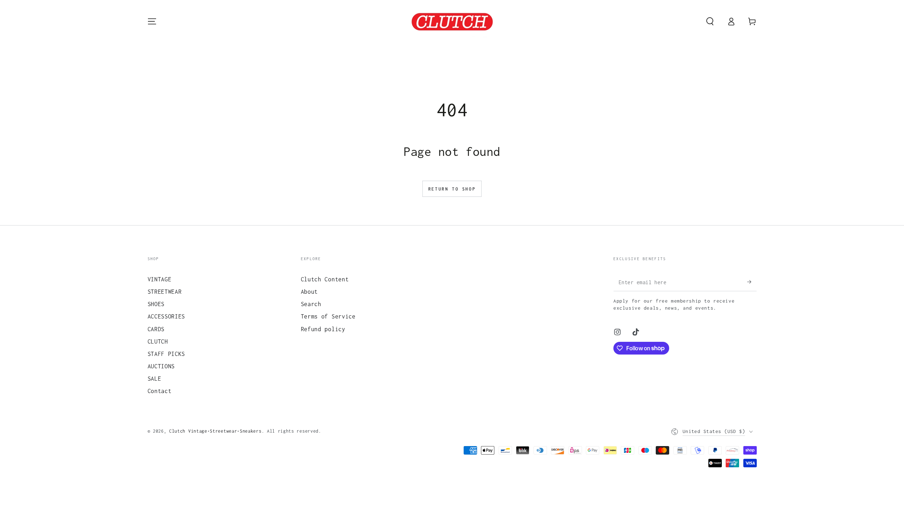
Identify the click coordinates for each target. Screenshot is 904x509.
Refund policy (323, 329)
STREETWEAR (165, 291)
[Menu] (151, 21)
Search (311, 303)
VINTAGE (160, 279)
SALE (154, 378)
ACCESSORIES (166, 316)
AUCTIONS (161, 366)
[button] (709, 21)
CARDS (156, 329)
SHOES (156, 303)
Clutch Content (325, 279)
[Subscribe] (751, 282)
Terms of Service (328, 316)
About (309, 291)
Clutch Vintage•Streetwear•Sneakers (215, 431)
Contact (160, 390)
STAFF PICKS (166, 353)
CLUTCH (158, 341)
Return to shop (452, 189)
